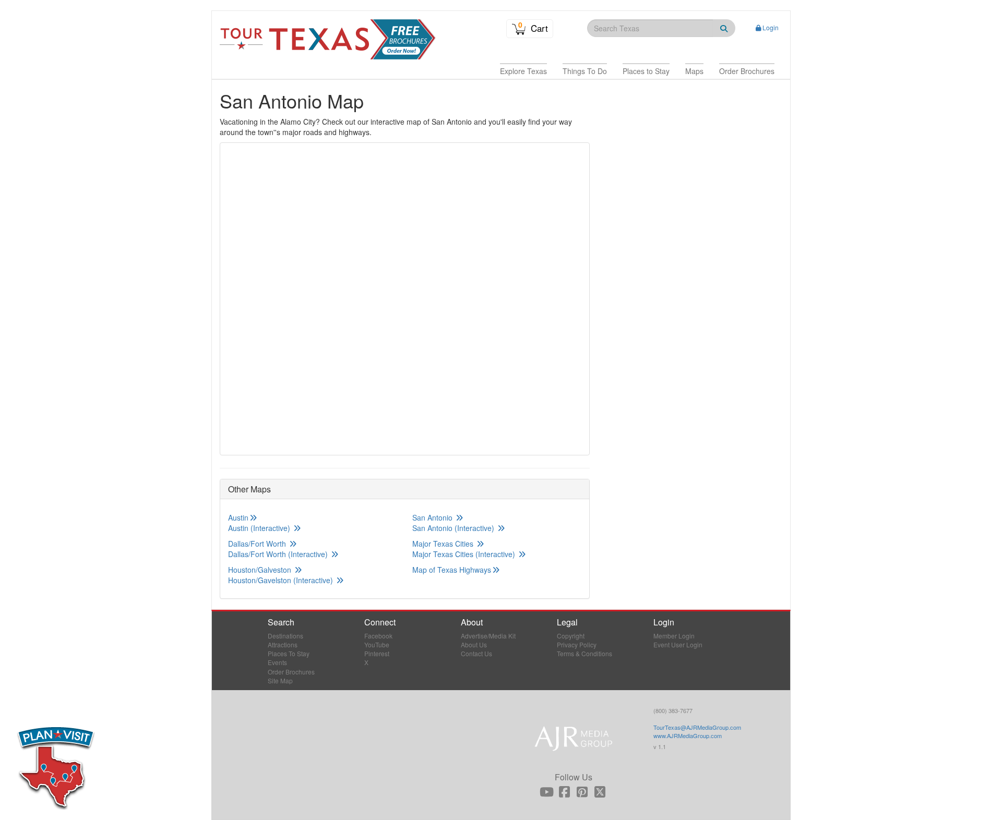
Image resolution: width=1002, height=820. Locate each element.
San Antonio (433, 517)
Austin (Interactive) (260, 528)
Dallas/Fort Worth (258, 543)
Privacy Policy (577, 644)
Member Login (674, 635)
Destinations (285, 635)
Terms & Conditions (584, 653)
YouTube (376, 644)
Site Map (280, 680)
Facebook (378, 635)
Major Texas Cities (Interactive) (464, 554)
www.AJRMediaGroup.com (687, 735)
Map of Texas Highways (451, 569)
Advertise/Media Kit (488, 635)
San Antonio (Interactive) (454, 528)
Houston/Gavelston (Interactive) (281, 580)
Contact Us (476, 653)
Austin (238, 517)
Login (770, 27)
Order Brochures (291, 671)
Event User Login (677, 644)
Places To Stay (288, 653)
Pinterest (376, 653)
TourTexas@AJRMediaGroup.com (697, 727)
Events (277, 662)
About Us (474, 644)
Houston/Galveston (260, 569)
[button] (523, 71)
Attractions (282, 644)
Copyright (570, 635)
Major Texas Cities (443, 543)
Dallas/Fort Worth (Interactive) (279, 554)
